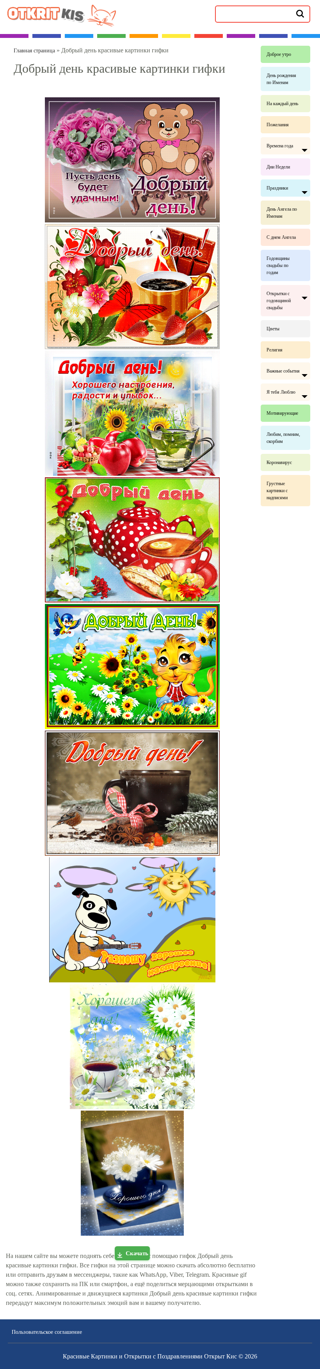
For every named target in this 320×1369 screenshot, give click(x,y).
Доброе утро (279, 54)
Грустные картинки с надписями (277, 490)
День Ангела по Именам (282, 212)
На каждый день (282, 103)
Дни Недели (278, 167)
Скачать (137, 1253)
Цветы (273, 328)
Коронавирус (279, 462)
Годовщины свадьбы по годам (278, 265)
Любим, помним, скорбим (283, 438)
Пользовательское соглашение (47, 1332)
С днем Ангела (281, 237)
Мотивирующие (282, 413)
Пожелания (278, 124)
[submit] (300, 13)
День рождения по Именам (281, 79)
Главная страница (34, 51)
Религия (275, 350)
